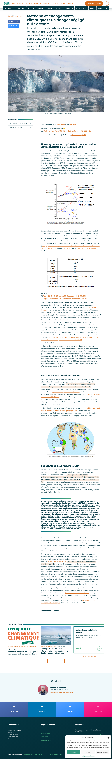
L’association (16, 3)
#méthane (61, 125)
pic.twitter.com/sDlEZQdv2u (80, 131)
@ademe (46, 131)
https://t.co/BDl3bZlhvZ (59, 131)
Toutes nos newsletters (88, 656)
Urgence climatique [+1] (16, 17)
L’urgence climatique (32, 3)
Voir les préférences (102, 752)
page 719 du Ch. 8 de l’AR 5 (86, 248)
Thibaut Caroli (37, 754)
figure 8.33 (68, 248)
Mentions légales (56, 754)
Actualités (45, 736)
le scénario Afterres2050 (57, 562)
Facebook (14, 21)
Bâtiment (21, 8)
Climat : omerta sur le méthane (77, 593)
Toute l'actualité (56, 661)
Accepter (73, 752)
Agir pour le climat (49, 3)
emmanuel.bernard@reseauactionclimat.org (62, 692)
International (81, 8)
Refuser (88, 752)
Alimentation (10, 8)
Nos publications (65, 3)
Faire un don (95, 3)
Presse (43, 730)
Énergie (40, 8)
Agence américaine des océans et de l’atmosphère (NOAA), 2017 (68, 299)
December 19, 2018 (78, 135)
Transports (102, 8)
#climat (73, 125)
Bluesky (14, 25)
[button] (108, 737)
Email (78, 648)
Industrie (69, 8)
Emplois (31, 8)
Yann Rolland (28, 754)
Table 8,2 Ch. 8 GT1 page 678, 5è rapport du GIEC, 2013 (64, 296)
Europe (49, 8)
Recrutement (45, 733)
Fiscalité (58, 8)
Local (92, 8)
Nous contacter (13, 744)
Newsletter (45, 740)
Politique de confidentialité (88, 756)
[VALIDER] (99, 648)
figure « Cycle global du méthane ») (66, 392)
